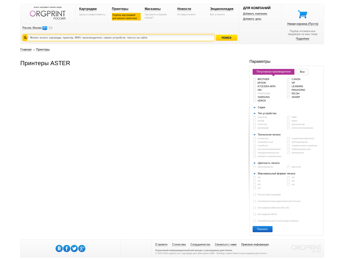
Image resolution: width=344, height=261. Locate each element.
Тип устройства (267, 113)
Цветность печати (269, 162)
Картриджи (88, 9)
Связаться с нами (225, 244)
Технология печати (269, 134)
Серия (261, 107)
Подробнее (302, 38)
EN (50, 27)
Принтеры (120, 9)
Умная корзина (302, 23)
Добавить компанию (255, 13)
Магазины (153, 9)
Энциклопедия (221, 9)
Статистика (179, 244)
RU (45, 27)
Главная (25, 49)
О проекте (161, 244)
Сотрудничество (200, 244)
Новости (184, 9)
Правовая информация (255, 244)
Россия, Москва (32, 27)
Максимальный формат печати (276, 173)
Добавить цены (252, 18)
